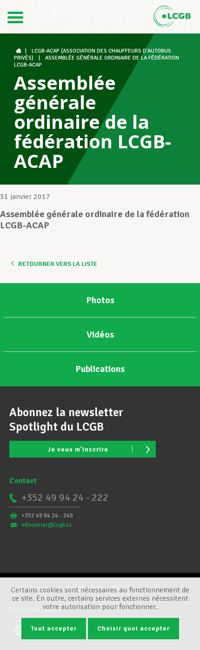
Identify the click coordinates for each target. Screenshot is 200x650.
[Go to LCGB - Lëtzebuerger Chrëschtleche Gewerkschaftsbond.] (19, 50)
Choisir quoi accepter (133, 628)
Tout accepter (54, 628)
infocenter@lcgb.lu (46, 525)
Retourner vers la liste (57, 264)
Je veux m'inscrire (77, 449)
